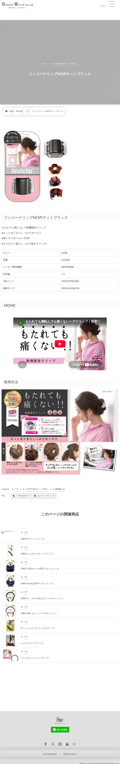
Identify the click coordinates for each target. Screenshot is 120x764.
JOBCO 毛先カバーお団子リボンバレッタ (40, 568)
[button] (112, 4)
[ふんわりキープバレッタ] (10, 640)
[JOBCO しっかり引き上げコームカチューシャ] (10, 596)
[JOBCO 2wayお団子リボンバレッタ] (10, 581)
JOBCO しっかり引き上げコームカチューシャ (42, 598)
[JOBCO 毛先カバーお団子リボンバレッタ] (10, 566)
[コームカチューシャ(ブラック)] (10, 655)
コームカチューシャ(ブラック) (35, 658)
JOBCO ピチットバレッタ (33, 538)
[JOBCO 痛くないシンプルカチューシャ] (10, 610)
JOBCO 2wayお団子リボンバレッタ (37, 583)
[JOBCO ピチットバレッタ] (10, 536)
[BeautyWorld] (17, 4)
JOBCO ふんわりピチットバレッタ (37, 553)
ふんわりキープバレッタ (32, 643)
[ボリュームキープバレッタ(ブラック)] (10, 625)
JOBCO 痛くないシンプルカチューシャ (39, 613)
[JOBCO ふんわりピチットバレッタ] (10, 551)
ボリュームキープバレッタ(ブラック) (38, 628)
